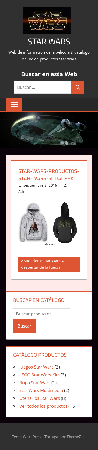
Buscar (24, 326)
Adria (23, 191)
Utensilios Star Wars (39, 398)
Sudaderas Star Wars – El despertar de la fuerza (44, 264)
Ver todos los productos (43, 406)
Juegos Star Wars (36, 367)
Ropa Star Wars (34, 383)
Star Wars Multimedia (41, 390)
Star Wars (49, 41)
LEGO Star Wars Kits (39, 375)
